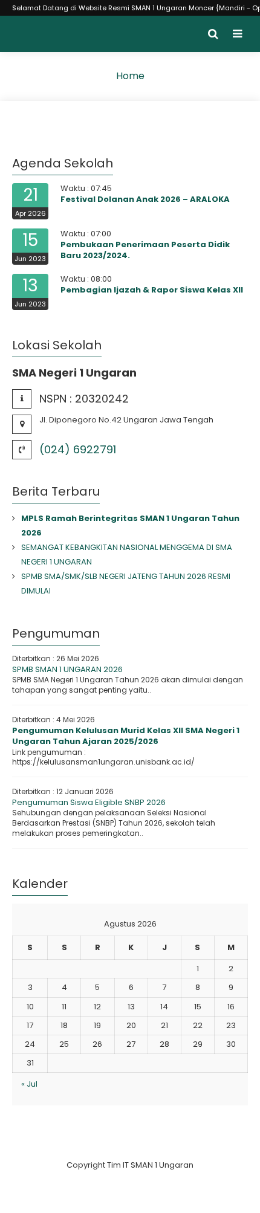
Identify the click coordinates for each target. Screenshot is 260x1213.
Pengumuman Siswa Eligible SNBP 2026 (89, 802)
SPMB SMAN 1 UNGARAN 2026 (67, 669)
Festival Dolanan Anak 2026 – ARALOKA (145, 199)
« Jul (29, 1084)
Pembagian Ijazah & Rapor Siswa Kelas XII (151, 290)
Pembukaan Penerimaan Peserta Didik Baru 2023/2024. (145, 250)
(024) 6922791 (77, 449)
